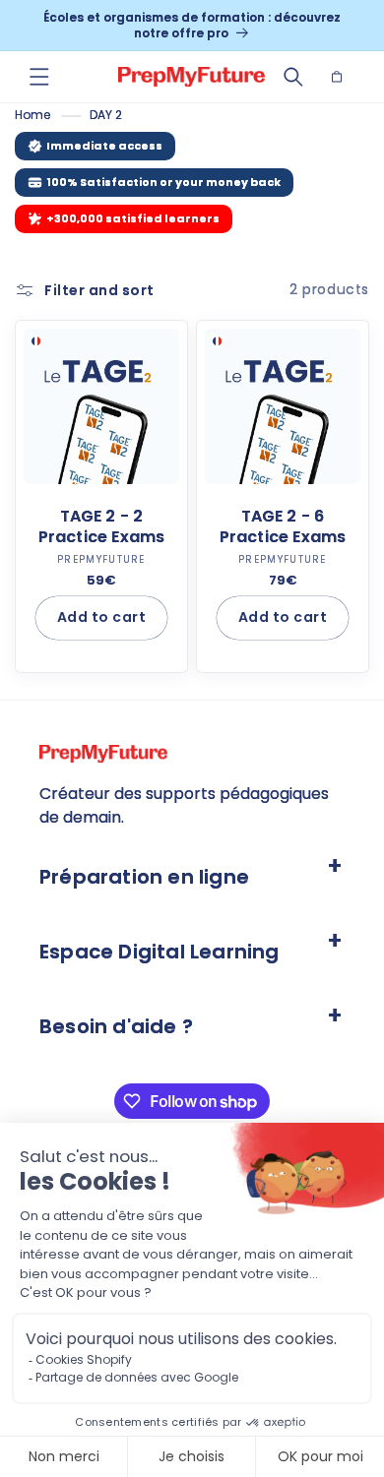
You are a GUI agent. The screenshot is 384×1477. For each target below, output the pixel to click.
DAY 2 (106, 114)
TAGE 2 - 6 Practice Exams (283, 527)
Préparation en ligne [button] (144, 877)
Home (32, 114)
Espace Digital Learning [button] (159, 951)
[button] (39, 76)
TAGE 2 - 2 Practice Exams (101, 527)
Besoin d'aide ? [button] (116, 1026)
